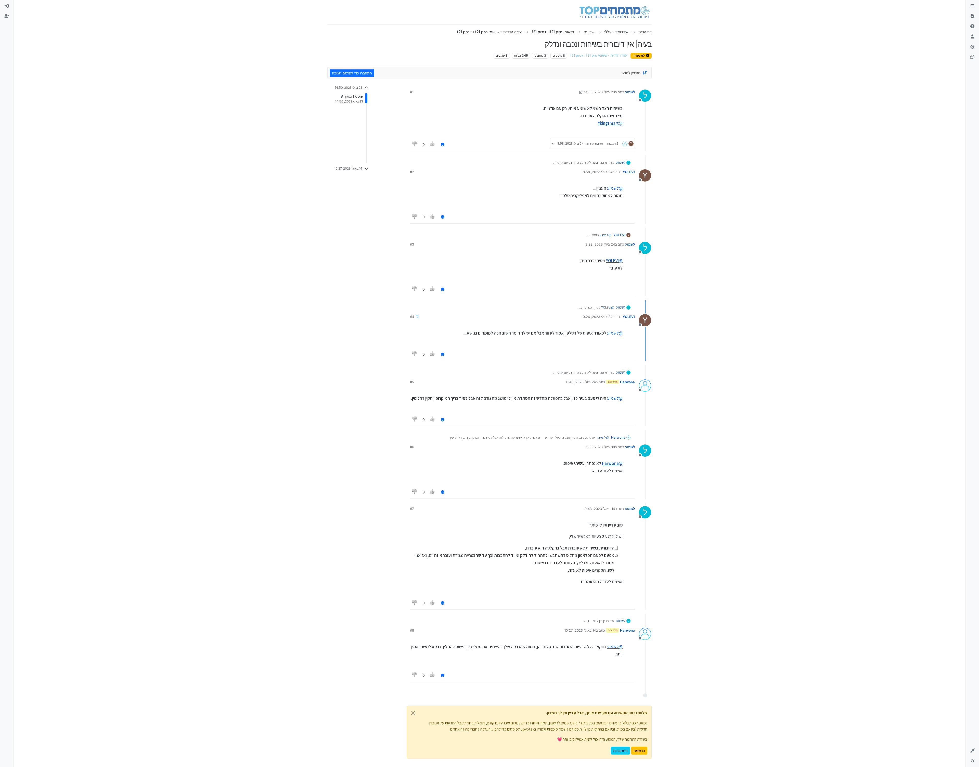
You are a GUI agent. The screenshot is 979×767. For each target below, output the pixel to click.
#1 (411, 92)
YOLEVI (629, 172)
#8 (412, 630)
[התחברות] (6, 6)
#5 (412, 382)
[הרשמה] (6, 16)
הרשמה (639, 750)
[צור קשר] (972, 57)
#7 (412, 509)
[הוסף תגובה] (442, 144)
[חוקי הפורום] (972, 6)
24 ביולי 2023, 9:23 (600, 244)
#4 (412, 317)
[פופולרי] (972, 16)
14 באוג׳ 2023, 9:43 (600, 509)
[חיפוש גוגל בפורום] (972, 47)
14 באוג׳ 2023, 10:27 (580, 630)
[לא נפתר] (972, 26)
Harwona (627, 382)
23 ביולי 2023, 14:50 (599, 92)
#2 (412, 172)
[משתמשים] (972, 37)
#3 (412, 244)
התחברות (620, 750)
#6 (412, 447)
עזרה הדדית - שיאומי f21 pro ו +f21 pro (598, 55)
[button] (972, 751)
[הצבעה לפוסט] (432, 144)
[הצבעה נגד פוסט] (414, 144)
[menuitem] (6, 6)
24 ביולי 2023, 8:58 (597, 172)
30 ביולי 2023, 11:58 (600, 447)
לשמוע (630, 92)
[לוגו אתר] (614, 12)
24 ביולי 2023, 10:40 (580, 382)
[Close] (413, 713)
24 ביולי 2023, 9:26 (597, 317)
